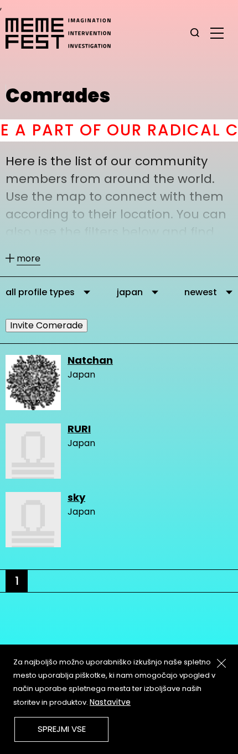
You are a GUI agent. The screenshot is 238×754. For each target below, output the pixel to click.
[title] (194, 33)
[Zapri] (221, 663)
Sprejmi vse (62, 729)
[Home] (64, 33)
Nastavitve (110, 702)
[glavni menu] (216, 33)
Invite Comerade (46, 325)
